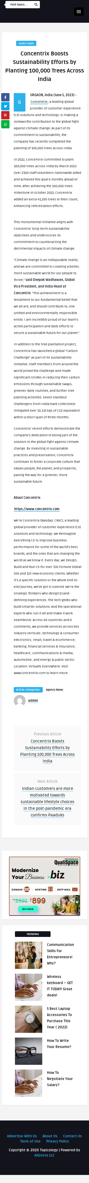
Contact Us (72, 1136)
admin (33, 701)
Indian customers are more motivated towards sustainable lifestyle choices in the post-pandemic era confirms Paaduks (47, 802)
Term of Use (30, 1141)
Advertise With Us (22, 1136)
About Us (49, 1136)
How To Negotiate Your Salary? (60, 1079)
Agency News (26, 43)
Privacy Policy (57, 1141)
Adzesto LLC (44, 1155)
